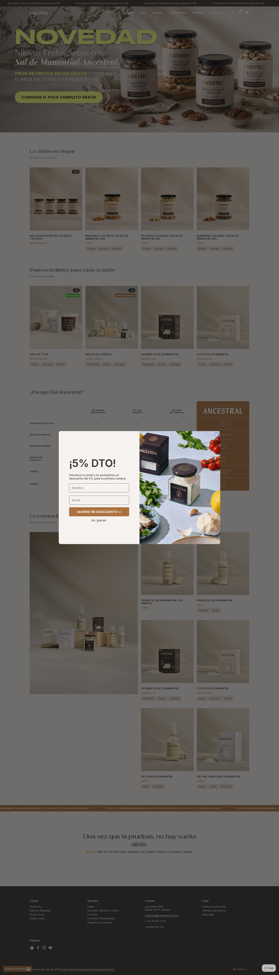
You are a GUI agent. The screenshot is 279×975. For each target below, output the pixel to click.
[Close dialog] (216, 434)
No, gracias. (99, 520)
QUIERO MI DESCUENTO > (99, 512)
